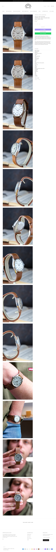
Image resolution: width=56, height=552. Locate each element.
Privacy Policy (29, 535)
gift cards (52, 11)
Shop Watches (9, 11)
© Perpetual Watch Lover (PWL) (8, 548)
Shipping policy (29, 534)
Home (3, 11)
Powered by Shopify (5, 549)
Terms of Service (29, 538)
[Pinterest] (39, 79)
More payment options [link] (43, 31)
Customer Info (45, 11)
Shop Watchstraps (16, 11)
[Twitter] (38, 79)
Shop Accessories (33, 11)
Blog (40, 11)
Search (28, 539)
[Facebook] (37, 79)
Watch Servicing (25, 11)
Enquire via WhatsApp (43, 33)
